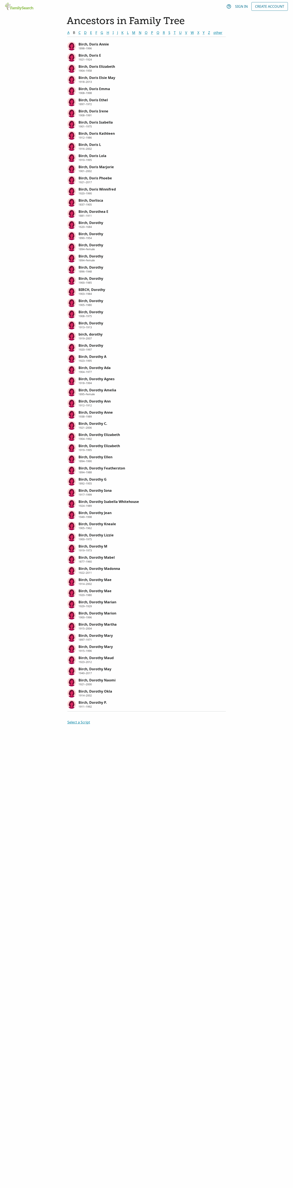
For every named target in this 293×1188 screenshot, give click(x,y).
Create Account (269, 6)
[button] (146, 45)
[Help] (229, 6)
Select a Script (78, 722)
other (217, 32)
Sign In (241, 6)
